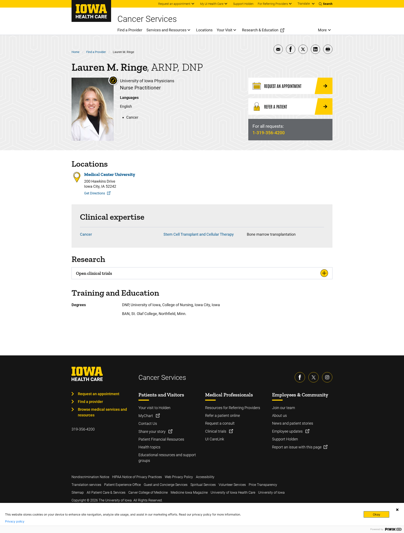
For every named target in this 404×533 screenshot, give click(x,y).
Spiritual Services (203, 485)
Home (75, 52)
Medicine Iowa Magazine (189, 492)
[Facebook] (300, 377)
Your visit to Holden (154, 407)
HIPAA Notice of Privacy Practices (137, 477)
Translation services (86, 485)
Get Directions (94, 193)
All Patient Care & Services (106, 492)
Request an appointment (98, 394)
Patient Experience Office (122, 485)
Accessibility (205, 477)
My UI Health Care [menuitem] (211, 3)
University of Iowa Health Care (233, 492)
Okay (376, 514)
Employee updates (287, 431)
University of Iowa (271, 492)
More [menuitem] (322, 30)
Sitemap (78, 492)
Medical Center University (109, 174)
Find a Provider (96, 52)
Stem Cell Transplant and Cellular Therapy (198, 234)
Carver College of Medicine (148, 492)
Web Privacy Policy (179, 477)
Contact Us (147, 423)
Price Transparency (263, 485)
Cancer (86, 234)
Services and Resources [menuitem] (166, 30)
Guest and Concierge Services (165, 485)
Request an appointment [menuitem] (174, 3)
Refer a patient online (222, 415)
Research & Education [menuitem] (260, 30)
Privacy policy (14, 521)
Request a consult (220, 423)
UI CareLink (214, 439)
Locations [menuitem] (204, 30)
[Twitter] (313, 377)
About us (279, 415)
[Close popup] (397, 509)
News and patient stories (292, 423)
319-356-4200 (83, 429)
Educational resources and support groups (167, 458)
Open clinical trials (94, 273)
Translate (304, 3)
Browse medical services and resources (102, 412)
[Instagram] (327, 377)
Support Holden (285, 439)
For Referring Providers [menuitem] (273, 3)
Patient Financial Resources (161, 439)
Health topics (149, 447)
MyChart (146, 415)
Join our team (283, 407)
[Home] (91, 11)
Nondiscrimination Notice (90, 477)
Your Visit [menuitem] (224, 30)
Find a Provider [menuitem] (129, 30)
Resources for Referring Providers (232, 407)
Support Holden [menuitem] (243, 3)
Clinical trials (216, 431)
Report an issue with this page (297, 447)
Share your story (152, 431)
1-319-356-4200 (268, 132)
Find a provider (90, 401)
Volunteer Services (232, 485)
